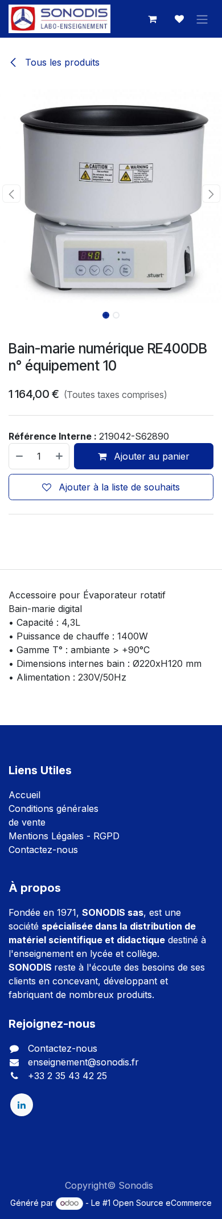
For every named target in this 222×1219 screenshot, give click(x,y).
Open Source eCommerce (162, 1203)
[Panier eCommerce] (152, 18)
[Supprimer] (18, 456)
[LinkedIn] (21, 1104)
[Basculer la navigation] (202, 19)
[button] (11, 193)
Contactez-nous (43, 849)
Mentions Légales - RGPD (64, 836)
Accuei (23, 794)
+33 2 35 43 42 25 (67, 1075)
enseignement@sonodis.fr (83, 1062)
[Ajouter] (59, 456)
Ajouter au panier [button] (150, 456)
